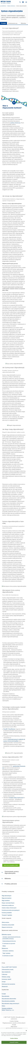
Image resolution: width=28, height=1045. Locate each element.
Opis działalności (6, 972)
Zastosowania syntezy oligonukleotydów (13, 23)
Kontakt (4, 993)
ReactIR (5, 729)
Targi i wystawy (6, 953)
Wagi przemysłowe (6, 898)
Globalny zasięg (6, 976)
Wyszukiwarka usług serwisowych (10, 1003)
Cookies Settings (14, 1021)
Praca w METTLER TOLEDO (9, 967)
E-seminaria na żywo (8, 955)
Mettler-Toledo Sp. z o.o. (8, 1010)
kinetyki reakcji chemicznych (16, 797)
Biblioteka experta (6, 934)
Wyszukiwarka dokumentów (9, 998)
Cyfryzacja (4, 974)
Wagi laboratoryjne (6, 895)
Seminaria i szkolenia (8, 950)
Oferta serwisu (5, 922)
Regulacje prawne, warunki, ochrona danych (14, 1023)
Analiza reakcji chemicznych (9, 907)
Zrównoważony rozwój (7, 969)
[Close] (26, 1030)
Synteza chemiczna (11, 5)
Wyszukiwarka (5, 996)
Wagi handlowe (6, 900)
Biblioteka (23, 23)
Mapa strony (14, 1026)
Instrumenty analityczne (8, 905)
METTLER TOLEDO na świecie (14, 1028)
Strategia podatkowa (7, 1008)
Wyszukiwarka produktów (8, 1001)
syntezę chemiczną (15, 122)
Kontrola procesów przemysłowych (11, 910)
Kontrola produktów (7, 912)
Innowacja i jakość (6, 979)
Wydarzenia (5, 948)
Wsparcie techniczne (7, 927)
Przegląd (3, 23)
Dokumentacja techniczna (9, 941)
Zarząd (3, 981)
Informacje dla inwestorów (8, 984)
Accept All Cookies (14, 1042)
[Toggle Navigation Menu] (26, 2)
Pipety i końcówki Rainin (8, 903)
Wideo (4, 946)
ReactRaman (11, 729)
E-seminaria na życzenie (9, 943)
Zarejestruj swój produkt (8, 924)
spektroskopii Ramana (18, 766)
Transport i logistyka (7, 915)
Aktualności (5, 986)
